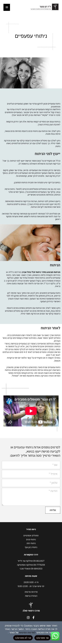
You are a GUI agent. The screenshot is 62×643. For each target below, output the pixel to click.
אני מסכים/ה (42, 637)
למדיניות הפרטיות (27, 632)
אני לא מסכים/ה (23, 637)
